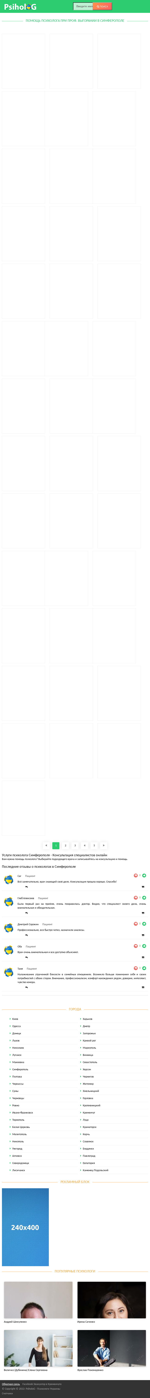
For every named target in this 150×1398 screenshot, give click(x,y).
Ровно (15, 1105)
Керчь (86, 1134)
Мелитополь (19, 1134)
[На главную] (20, 6)
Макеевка (18, 1062)
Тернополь (18, 1120)
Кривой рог (89, 1040)
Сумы (15, 1091)
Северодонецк (20, 1163)
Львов (16, 1040)
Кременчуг (89, 1112)
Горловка (88, 1098)
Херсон (87, 1069)
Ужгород (17, 1148)
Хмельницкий (91, 1091)
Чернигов (88, 1076)
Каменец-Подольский (95, 1170)
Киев (15, 1019)
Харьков (87, 1019)
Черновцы (18, 1098)
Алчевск (17, 1156)
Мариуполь (89, 1048)
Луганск (16, 1055)
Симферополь (20, 1069)
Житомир (88, 1084)
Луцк (86, 1120)
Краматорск (89, 1127)
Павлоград (89, 1156)
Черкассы (17, 1084)
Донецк (16, 1033)
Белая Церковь (21, 1127)
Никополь (18, 1141)
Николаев (18, 1048)
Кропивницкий (91, 1105)
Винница (88, 1055)
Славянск (88, 1141)
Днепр (86, 1026)
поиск (103, 6)
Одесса (16, 1026)
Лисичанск (18, 1170)
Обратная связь (11, 1384)
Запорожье (89, 1033)
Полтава (17, 1076)
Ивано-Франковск (22, 1112)
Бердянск (88, 1148)
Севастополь (90, 1062)
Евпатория (89, 1163)
